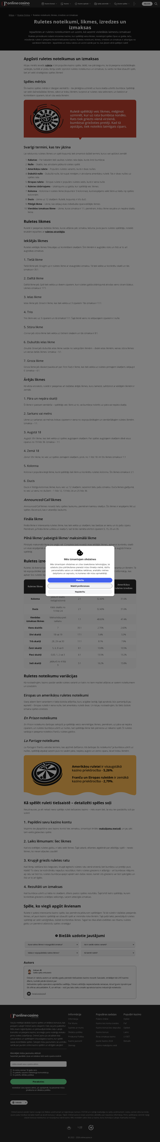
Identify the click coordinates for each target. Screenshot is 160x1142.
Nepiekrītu (80, 591)
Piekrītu (80, 580)
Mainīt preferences (80, 586)
